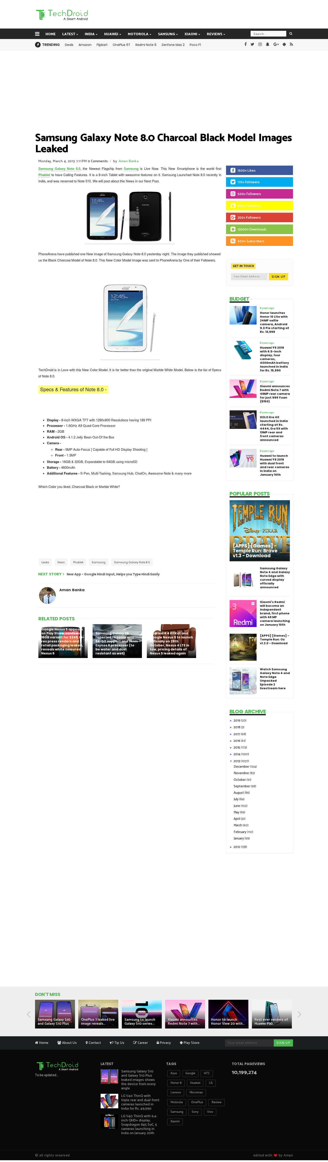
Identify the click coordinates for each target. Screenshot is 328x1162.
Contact (94, 1043)
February (240, 832)
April (237, 819)
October (240, 780)
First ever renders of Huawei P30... (271, 1022)
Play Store (191, 1043)
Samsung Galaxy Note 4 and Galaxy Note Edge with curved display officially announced (275, 577)
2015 (237, 747)
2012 (237, 847)
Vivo (210, 1112)
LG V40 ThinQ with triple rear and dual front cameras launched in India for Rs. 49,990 (140, 1102)
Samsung (166, 34)
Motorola (138, 34)
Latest (68, 34)
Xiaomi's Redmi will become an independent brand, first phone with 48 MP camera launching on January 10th (275, 613)
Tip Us (118, 1043)
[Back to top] (317, 1145)
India (90, 34)
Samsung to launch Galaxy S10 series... (140, 1022)
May (237, 812)
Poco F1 (195, 45)
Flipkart (102, 45)
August (239, 793)
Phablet (44, 174)
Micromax (196, 1092)
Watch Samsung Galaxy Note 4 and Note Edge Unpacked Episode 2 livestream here (275, 678)
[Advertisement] (186, 14)
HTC (207, 1073)
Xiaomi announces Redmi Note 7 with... (183, 1022)
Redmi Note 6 (145, 45)
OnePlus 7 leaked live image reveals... (98, 1022)
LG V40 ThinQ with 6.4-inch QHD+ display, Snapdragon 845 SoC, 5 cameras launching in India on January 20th (139, 1124)
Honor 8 (176, 1083)
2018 (237, 727)
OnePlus (197, 1102)
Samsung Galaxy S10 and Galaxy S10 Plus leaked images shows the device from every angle (138, 1079)
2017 (237, 734)
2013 (237, 761)
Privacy (165, 1043)
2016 (237, 741)
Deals (69, 45)
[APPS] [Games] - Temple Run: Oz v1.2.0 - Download (274, 639)
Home (51, 34)
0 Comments (98, 161)
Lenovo (175, 1092)
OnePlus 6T (121, 45)
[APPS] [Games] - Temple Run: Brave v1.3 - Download (255, 550)
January (239, 838)
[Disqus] (127, 725)
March (238, 825)
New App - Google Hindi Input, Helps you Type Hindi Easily (113, 574)
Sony (195, 1112)
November (242, 773)
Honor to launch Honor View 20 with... (228, 1022)
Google (190, 1073)
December (242, 766)
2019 (237, 720)
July (236, 799)
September (242, 786)
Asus (173, 1073)
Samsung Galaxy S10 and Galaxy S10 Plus (54, 1022)
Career (142, 1043)
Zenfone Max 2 (173, 45)
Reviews (214, 34)
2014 (237, 754)
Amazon (85, 45)
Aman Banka (129, 161)
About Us (69, 1043)
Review (217, 1102)
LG (211, 1083)
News (61, 562)
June (237, 806)
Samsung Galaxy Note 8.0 (59, 168)
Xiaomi (191, 34)
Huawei (111, 34)
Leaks (45, 562)
